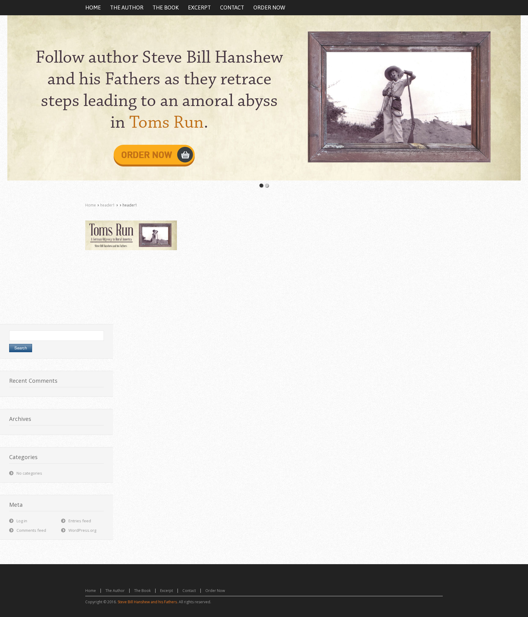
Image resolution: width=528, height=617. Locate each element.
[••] (264, 98)
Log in (21, 521)
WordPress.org (82, 530)
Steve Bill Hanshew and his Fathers (147, 601)
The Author (115, 590)
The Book (142, 590)
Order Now (215, 590)
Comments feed (31, 530)
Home (90, 205)
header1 (107, 205)
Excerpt (166, 590)
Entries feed (79, 521)
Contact (189, 590)
